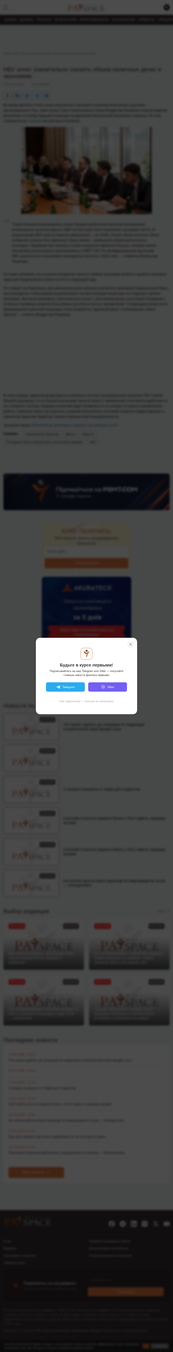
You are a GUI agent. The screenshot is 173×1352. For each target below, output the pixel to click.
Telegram (68, 687)
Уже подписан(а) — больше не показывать (86, 701)
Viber (110, 687)
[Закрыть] (130, 644)
